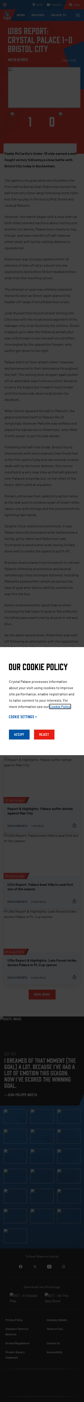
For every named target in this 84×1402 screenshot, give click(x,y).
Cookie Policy (60, 706)
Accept (19, 735)
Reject (44, 735)
